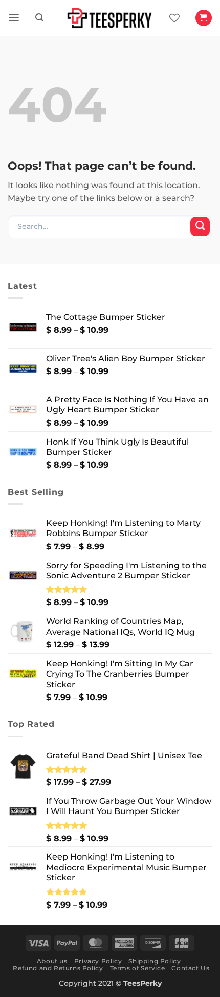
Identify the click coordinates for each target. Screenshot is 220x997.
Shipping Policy (154, 961)
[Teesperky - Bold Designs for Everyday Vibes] (110, 17)
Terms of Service (137, 968)
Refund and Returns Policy (58, 968)
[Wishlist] (174, 18)
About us (52, 961)
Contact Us (190, 968)
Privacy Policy (98, 961)
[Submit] (200, 226)
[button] (14, 18)
